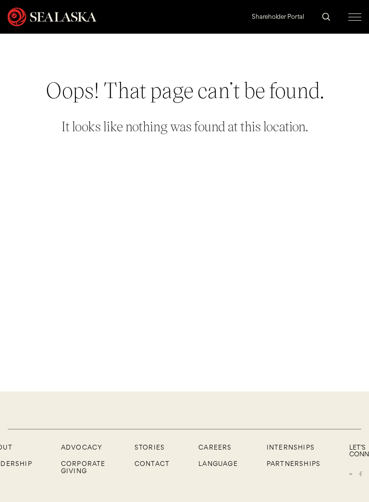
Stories (150, 447)
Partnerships (293, 463)
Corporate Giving (83, 467)
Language (218, 463)
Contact (152, 463)
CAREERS (215, 447)
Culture (308, 73)
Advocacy (82, 447)
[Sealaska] (52, 16)
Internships (291, 447)
